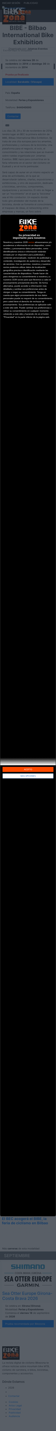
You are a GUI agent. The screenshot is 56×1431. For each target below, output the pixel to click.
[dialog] (28, 715)
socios (31, 242)
